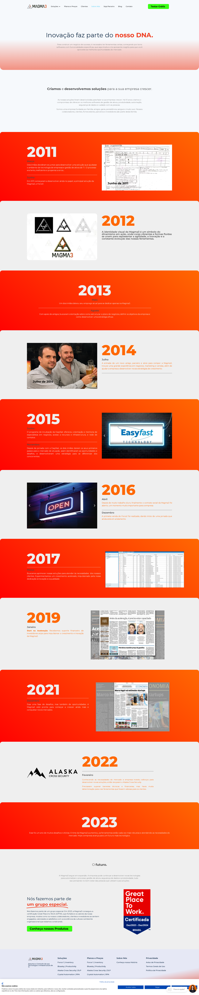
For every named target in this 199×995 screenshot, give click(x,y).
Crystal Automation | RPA (69, 974)
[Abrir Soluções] (59, 6)
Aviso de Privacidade (155, 962)
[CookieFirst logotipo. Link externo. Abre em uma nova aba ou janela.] (2, 984)
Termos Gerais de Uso (155, 966)
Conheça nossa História (127, 962)
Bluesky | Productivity (67, 966)
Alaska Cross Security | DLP (69, 970)
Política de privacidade (107, 982)
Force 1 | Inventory (65, 962)
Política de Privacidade (156, 970)
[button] (29, 365)
